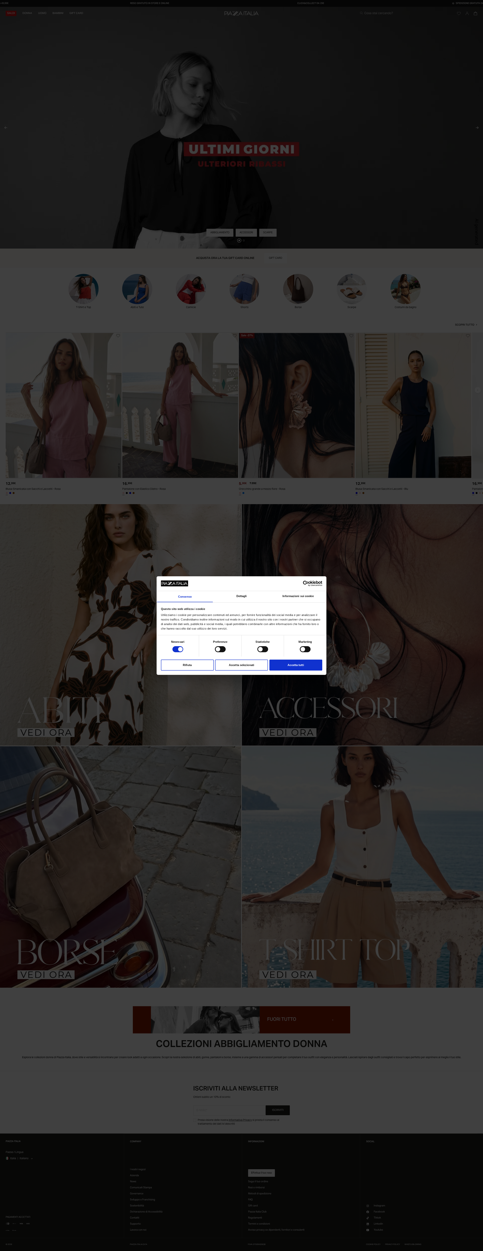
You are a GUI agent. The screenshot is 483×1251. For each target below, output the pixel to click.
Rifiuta (187, 664)
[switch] (220, 649)
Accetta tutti (296, 664)
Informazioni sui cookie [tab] (298, 595)
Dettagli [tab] (241, 595)
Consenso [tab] (185, 596)
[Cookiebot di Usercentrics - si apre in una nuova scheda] (305, 583)
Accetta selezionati (241, 664)
